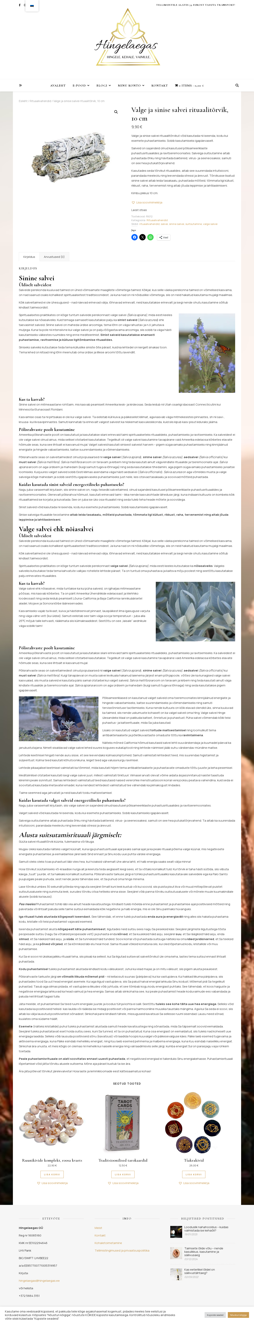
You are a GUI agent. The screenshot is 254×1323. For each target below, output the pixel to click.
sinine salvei (176, 224)
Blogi (101, 86)
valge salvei (210, 224)
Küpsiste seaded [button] (215, 1314)
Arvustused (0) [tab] (54, 257)
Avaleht (58, 86)
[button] (116, 112)
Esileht (23, 101)
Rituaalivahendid (40, 101)
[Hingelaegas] (127, 39)
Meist (98, 1228)
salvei (164, 224)
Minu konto (129, 86)
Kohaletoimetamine (108, 1243)
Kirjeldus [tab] (29, 257)
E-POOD (79, 86)
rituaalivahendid (149, 224)
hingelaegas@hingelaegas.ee (39, 1281)
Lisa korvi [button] (52, 1174)
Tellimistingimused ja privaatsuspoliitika (122, 1250)
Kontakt (159, 86)
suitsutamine (193, 224)
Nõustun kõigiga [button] (238, 1314)
